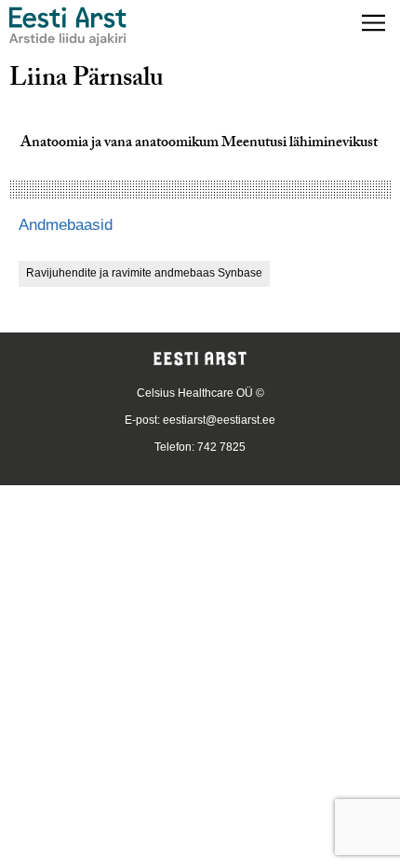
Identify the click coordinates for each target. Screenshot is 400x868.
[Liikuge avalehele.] (68, 27)
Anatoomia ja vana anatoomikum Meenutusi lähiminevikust (199, 143)
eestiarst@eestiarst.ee (219, 420)
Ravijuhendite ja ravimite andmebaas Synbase (144, 272)
